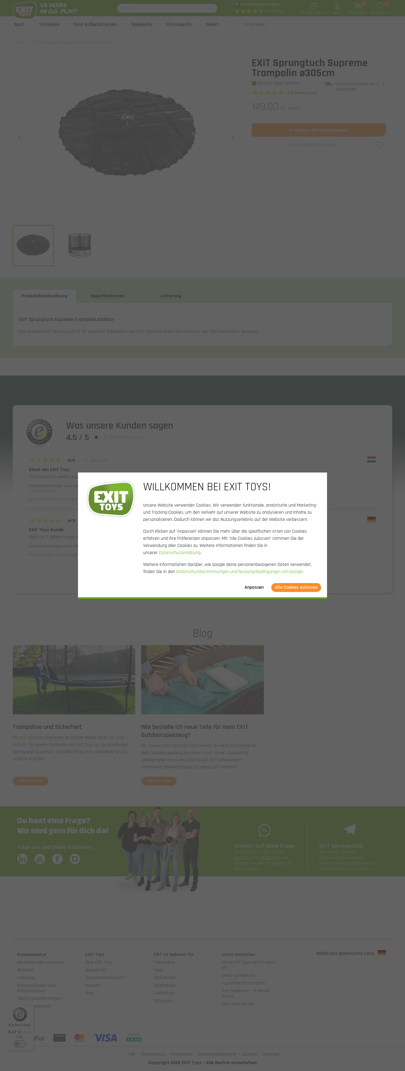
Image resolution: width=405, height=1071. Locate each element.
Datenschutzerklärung (179, 553)
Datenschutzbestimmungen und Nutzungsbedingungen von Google (239, 572)
